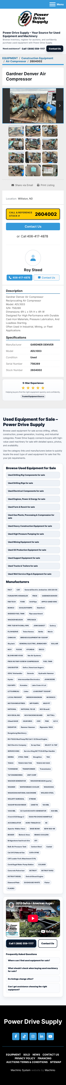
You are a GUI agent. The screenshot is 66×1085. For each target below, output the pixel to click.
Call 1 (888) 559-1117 (33, 48)
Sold (26, 1054)
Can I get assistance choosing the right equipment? (27, 988)
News (36, 1054)
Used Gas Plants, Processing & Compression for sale (31, 516)
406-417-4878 (37, 236)
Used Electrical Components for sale (26, 491)
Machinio (50, 1070)
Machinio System (21, 1070)
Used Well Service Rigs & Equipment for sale (29, 574)
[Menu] (52, 4)
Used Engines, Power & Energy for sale (26, 499)
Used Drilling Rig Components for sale (26, 475)
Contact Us (55, 48)
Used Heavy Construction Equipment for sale (30, 526)
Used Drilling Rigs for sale (20, 483)
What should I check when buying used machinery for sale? (33, 970)
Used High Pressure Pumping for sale (26, 534)
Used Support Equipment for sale (24, 558)
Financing (44, 1058)
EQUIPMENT (13, 1054)
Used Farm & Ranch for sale (21, 507)
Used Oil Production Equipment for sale (27, 550)
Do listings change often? (20, 979)
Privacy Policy (25, 1058)
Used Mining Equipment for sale (23, 542)
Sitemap (55, 1062)
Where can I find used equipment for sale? (29, 960)
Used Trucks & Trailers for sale (23, 566)
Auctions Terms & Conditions (27, 1062)
